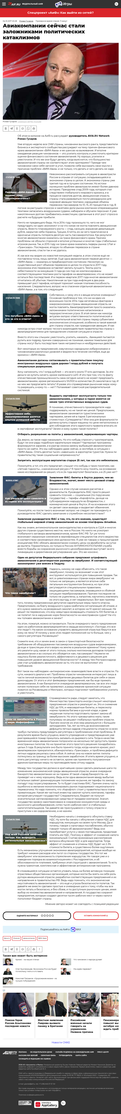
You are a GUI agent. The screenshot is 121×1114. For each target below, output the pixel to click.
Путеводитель (65, 1055)
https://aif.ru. (56, 1090)
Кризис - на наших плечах (27, 959)
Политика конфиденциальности (31, 1095)
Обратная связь (48, 1055)
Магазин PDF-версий (28, 1055)
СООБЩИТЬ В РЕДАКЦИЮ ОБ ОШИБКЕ (35, 1059)
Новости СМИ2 (61, 1042)
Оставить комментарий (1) (96, 916)
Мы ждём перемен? (82, 969)
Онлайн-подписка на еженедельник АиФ (74, 1052)
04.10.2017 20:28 (10, 21)
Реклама (23, 1052)
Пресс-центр (103, 1052)
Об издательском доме (41, 1052)
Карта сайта (81, 1055)
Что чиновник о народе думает (87, 959)
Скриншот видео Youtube (29, 121)
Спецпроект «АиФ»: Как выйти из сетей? (60, 12)
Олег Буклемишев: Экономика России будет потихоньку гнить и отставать (36, 970)
